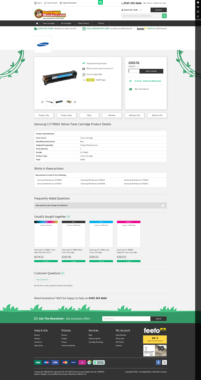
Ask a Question (83, 43)
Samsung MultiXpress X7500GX (136, 180)
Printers (101, 23)
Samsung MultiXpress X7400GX (49, 180)
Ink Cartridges (66, 23)
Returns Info (157, 115)
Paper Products (83, 23)
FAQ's (89, 115)
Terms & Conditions (68, 346)
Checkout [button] (158, 10)
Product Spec (66, 115)
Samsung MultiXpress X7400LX (93, 180)
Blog (90, 335)
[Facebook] (158, 362)
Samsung (62, 33)
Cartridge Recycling (96, 342)
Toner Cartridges (49, 23)
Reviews (111, 115)
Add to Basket (151, 71)
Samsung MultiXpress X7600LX (136, 184)
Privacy (64, 342)
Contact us (38, 342)
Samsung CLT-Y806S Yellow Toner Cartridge (86, 33)
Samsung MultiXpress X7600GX (93, 184)
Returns (37, 335)
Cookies (64, 339)
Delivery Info (134, 115)
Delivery (37, 339)
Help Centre (38, 346)
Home (36, 33)
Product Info (44, 115)
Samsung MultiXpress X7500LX (49, 184)
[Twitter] (164, 362)
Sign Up (158, 319)
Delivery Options (95, 339)
